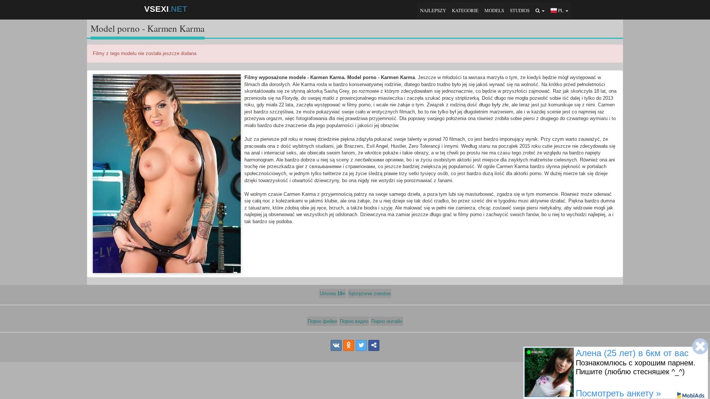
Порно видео (354, 321)
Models (494, 10)
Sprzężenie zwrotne (369, 293)
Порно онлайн (386, 321)
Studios (520, 10)
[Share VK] (336, 345)
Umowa (332, 293)
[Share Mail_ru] (373, 345)
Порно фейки (322, 321)
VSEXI (165, 9)
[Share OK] (348, 345)
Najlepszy (433, 10)
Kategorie (465, 10)
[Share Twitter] (361, 345)
